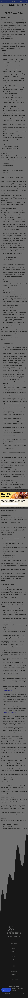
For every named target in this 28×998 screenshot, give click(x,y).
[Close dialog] (26, 493)
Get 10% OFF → (22, 504)
